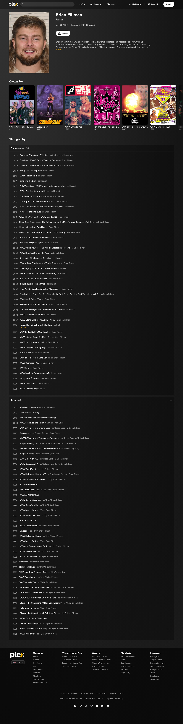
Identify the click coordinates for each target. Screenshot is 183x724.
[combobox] (49, 4)
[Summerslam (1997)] (50, 107)
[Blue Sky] (91, 706)
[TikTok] (80, 706)
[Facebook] (97, 706)
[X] (86, 706)
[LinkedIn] (102, 706)
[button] (63, 33)
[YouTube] (108, 706)
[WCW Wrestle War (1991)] (78, 107)
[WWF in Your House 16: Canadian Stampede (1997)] (22, 107)
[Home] (13, 4)
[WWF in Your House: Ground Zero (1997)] (135, 107)
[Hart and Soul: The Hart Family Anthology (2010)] (107, 107)
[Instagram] (75, 706)
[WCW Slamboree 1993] (163, 107)
